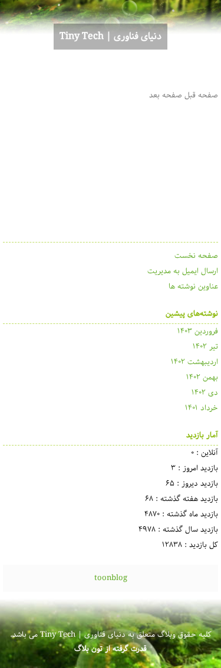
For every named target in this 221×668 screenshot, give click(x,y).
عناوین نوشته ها (193, 286)
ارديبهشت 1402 (194, 362)
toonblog (110, 578)
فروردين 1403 (197, 331)
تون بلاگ (88, 649)
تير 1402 (205, 346)
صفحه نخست (196, 256)
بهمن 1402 (202, 377)
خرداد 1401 (201, 408)
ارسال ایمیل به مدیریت (182, 271)
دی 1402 (205, 393)
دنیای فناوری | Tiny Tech (110, 36)
